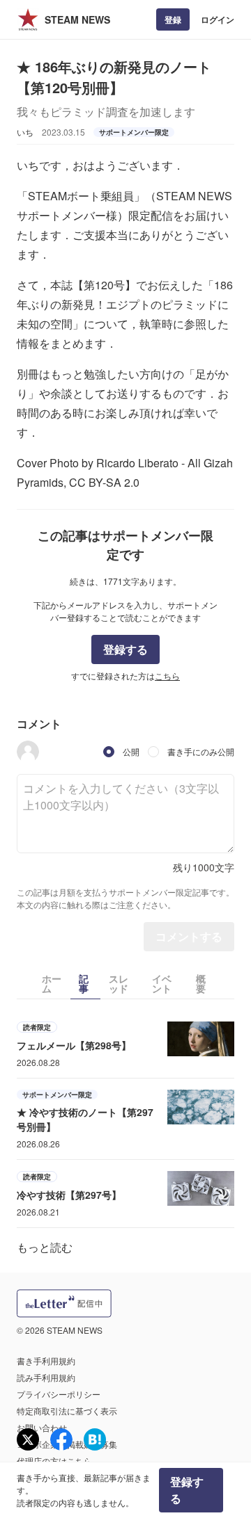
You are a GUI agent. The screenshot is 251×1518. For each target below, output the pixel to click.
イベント (162, 983)
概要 (201, 983)
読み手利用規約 (46, 1377)
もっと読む (45, 1247)
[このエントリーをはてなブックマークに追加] (95, 1439)
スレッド (118, 983)
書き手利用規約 (46, 1360)
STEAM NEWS (77, 19)
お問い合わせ (42, 1427)
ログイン (217, 19)
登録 (173, 19)
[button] (28, 752)
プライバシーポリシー (58, 1394)
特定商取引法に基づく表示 (67, 1410)
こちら (167, 675)
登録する (125, 649)
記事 (84, 983)
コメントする (188, 936)
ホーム (51, 983)
